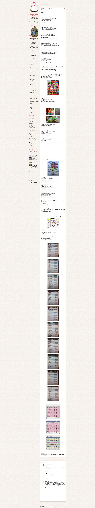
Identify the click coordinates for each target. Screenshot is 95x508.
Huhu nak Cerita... (45, 454)
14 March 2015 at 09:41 (50, 464)
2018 (30, 70)
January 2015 (31, 104)
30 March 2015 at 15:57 (49, 481)
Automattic (43, 506)
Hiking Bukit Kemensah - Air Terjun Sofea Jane (33, 127)
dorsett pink (31, 126)
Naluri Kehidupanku (32, 144)
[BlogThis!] (42, 453)
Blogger (53, 505)
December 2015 (32, 75)
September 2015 (32, 79)
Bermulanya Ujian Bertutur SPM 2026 (33, 124)
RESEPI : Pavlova (32, 92)
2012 (30, 108)
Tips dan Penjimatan (48, 455)
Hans (30, 142)
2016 (30, 72)
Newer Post (41, 459)
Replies (47, 471)
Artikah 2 (31, 136)
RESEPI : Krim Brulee (32, 93)
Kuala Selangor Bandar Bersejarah (51, 454)
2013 (30, 107)
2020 (30, 67)
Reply (45, 469)
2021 (30, 66)
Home (53, 459)
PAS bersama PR (57, 454)
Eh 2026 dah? (31, 145)
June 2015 (31, 83)
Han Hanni (46, 464)
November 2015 (32, 76)
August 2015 (31, 80)
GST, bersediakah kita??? (46, 9)
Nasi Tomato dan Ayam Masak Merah (33, 131)
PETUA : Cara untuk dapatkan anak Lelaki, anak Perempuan (35, 152)
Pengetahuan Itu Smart (61, 454)
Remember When (32, 135)
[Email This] (41, 453)
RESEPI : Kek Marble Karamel (33, 98)
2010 (30, 111)
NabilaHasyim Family (33, 15)
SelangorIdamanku (43, 455)
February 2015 (32, 103)
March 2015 (31, 87)
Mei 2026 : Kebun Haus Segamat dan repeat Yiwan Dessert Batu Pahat (33, 140)
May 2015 (31, 84)
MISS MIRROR (32, 118)
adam (45, 481)
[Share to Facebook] (43, 453)
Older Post (64, 459)
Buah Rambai (31, 121)
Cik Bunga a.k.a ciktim (32, 123)
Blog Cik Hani (31, 133)
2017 (30, 71)
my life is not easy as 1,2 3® (33, 138)
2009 (30, 112)
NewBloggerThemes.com (52, 506)
